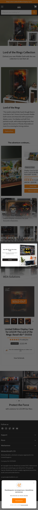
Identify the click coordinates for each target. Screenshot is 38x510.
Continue (10, 259)
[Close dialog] (36, 244)
